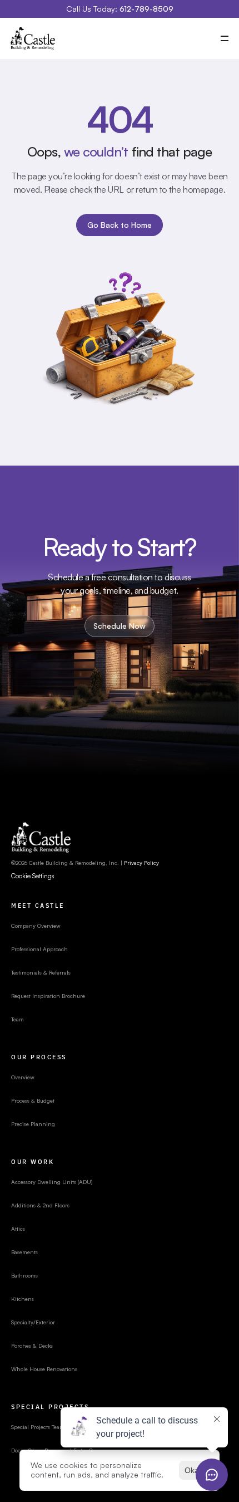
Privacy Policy (141, 862)
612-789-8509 (146, 8)
